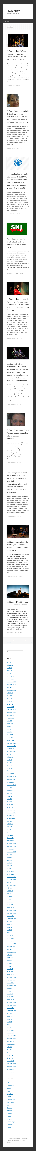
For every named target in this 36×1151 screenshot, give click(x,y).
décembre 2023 (11, 743)
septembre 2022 (11, 785)
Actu (18, 273)
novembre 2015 (11, 1005)
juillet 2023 (10, 757)
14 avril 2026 (10, 214)
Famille (9, 1097)
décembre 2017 (11, 944)
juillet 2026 (10, 665)
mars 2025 (10, 701)
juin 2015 (9, 1019)
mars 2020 (10, 868)
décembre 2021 (11, 810)
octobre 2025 (10, 687)
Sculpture (9, 1119)
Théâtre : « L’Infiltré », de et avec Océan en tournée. (17, 603)
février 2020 (10, 871)
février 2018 (10, 938)
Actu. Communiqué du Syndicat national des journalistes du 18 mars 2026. (16, 243)
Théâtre (19, 85)
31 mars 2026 (10, 576)
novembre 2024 (11, 712)
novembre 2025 (11, 684)
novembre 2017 (11, 946)
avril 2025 (9, 698)
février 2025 (10, 704)
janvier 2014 (10, 1061)
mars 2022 (10, 802)
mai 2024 (9, 729)
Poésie (9, 1116)
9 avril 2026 (10, 404)
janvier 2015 (10, 1033)
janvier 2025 (10, 707)
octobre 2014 (10, 1041)
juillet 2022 (10, 790)
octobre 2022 (10, 782)
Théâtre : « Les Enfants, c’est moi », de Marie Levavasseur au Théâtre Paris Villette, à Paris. (16, 55)
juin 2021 (9, 827)
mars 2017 (10, 969)
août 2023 (9, 754)
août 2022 (9, 788)
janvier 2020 (10, 874)
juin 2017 (9, 960)
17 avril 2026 (10, 85)
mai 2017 (9, 963)
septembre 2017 (11, 952)
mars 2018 (10, 935)
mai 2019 (9, 896)
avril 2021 (9, 832)
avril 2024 (9, 732)
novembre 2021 (11, 813)
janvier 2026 (10, 679)
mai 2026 (9, 668)
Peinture (9, 1113)
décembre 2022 (11, 776)
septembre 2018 (11, 919)
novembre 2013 (11, 1066)
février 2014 (10, 1058)
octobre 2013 (10, 1069)
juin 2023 (9, 760)
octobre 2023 (10, 749)
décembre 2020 (11, 843)
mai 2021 (9, 829)
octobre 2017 (10, 949)
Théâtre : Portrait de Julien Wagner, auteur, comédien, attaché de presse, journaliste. (18, 434)
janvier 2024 (10, 740)
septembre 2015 (11, 1011)
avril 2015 (9, 1024)
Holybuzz (13, 10)
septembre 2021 (11, 818)
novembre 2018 (11, 913)
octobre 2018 (10, 916)
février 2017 (10, 972)
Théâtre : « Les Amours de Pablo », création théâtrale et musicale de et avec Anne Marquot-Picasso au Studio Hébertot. (18, 304)
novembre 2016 (11, 980)
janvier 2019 (10, 907)
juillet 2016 (10, 988)
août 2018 (9, 921)
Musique (9, 1108)
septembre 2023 (11, 751)
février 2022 (10, 804)
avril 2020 (9, 866)
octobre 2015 (10, 1008)
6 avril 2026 (10, 462)
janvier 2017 (10, 974)
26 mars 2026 (10, 632)
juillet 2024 (10, 723)
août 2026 (9, 662)
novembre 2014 (11, 1038)
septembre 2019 (11, 885)
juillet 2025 (10, 693)
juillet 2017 (10, 958)
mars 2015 (10, 1027)
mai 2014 (9, 1050)
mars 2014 (10, 1055)
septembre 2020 (11, 852)
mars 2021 (10, 835)
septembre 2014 (11, 1044)
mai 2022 (9, 796)
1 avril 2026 (10, 516)
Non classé (10, 1110)
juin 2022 (9, 793)
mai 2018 (9, 930)
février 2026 (10, 676)
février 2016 (10, 997)
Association (10, 1085)
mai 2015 (9, 1022)
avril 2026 (9, 671)
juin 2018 (9, 927)
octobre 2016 (10, 983)
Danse (8, 1091)
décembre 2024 (11, 710)
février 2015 (10, 1030)
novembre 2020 (11, 846)
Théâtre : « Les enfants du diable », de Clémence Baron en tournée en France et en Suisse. (18, 546)
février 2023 (10, 771)
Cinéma (9, 1088)
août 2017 (9, 955)
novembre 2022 (11, 779)
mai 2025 (9, 696)
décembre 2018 (11, 910)
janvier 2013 (10, 1072)
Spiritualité (10, 1124)
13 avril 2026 (10, 338)
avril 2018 (9, 933)
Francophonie (10, 1099)
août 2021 (9, 821)
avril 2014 (9, 1052)
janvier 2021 (10, 841)
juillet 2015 (10, 1016)
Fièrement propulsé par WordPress (17, 1138)
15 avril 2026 (10, 148)
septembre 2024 (11, 718)
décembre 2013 (11, 1063)
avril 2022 (9, 799)
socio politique (11, 1122)
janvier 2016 (10, 999)
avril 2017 (9, 966)
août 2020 (9, 854)
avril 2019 (9, 899)
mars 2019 (10, 902)
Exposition (10, 1094)
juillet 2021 (10, 824)
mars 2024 (10, 735)
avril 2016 (9, 991)
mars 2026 (10, 673)
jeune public (10, 1102)
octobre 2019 (10, 882)
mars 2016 (10, 994)
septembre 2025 (11, 690)
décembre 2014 (11, 1036)
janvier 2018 (10, 941)
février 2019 (10, 905)
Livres (8, 1105)
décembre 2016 (11, 977)
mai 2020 (9, 863)
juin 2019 (9, 893)
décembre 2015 (11, 1002)
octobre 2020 (10, 849)
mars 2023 (10, 768)
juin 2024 (9, 726)
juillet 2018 (10, 924)
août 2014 (9, 1047)
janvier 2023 (10, 774)
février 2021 (10, 838)
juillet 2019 (10, 891)
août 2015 (9, 1013)
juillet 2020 (10, 857)
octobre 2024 (10, 715)
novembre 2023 (11, 746)
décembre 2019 (11, 877)
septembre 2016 (11, 985)
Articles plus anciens (11, 641)
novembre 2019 (11, 880)
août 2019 (9, 888)
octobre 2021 (10, 815)
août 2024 (9, 721)
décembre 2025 (11, 682)
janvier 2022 (10, 807)
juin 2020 (9, 860)
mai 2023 (9, 762)
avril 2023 (9, 765)
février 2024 (10, 737)
